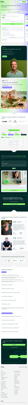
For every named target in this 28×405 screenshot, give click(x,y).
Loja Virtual (15, 379)
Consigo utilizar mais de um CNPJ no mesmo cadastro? (10, 292)
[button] (13, 168)
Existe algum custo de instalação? (6, 284)
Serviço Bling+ (3, 384)
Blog (1, 390)
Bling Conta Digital (16, 383)
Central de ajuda (3, 386)
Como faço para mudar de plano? (7, 296)
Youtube (2, 389)
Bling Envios (15, 378)
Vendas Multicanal (16, 386)
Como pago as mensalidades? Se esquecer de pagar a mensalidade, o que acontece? (12, 308)
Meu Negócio (16, 392)
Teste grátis (24, 1)
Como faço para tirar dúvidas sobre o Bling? (8, 300)
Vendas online (16, 376)
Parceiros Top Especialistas (4, 393)
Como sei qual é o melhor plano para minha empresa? (10, 275)
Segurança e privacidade (4, 377)
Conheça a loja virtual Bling (7, 87)
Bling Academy (3, 383)
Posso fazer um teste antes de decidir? (7, 288)
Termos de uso (3, 378)
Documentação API (16, 372)
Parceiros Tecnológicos (4, 396)
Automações (16, 391)
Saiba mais (4, 56)
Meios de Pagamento (17, 382)
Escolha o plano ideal (14, 347)
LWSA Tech (2, 379)
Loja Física (15, 377)
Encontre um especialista (4, 397)
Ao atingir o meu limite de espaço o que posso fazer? (10, 327)
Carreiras (2, 376)
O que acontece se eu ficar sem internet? (8, 320)
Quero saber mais (14, 190)
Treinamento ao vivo (3, 385)
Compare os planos (4, 39)
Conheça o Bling (3, 372)
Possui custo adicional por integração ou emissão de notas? (11, 316)
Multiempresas (16, 393)
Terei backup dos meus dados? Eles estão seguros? (9, 331)
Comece (4, 134)
